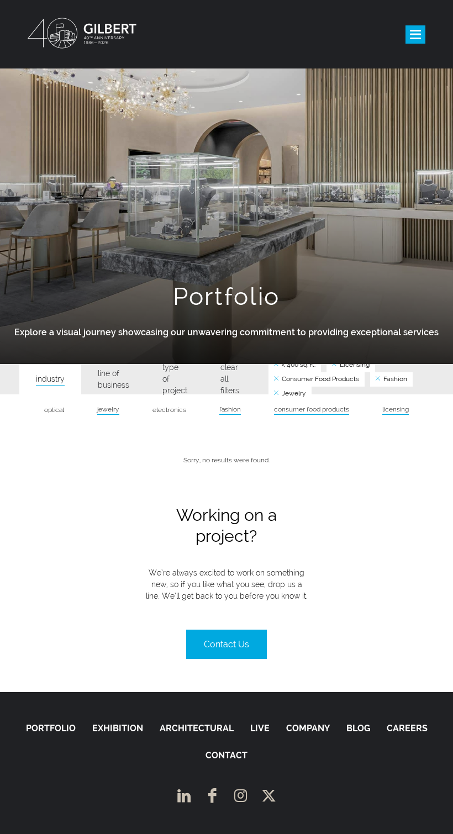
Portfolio (51, 728)
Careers (407, 728)
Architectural (197, 728)
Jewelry (293, 393)
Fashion (394, 379)
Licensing (354, 364)
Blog (358, 728)
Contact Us (226, 644)
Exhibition (117, 728)
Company (308, 728)
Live (260, 728)
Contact (226, 755)
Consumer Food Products (319, 379)
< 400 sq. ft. (297, 364)
